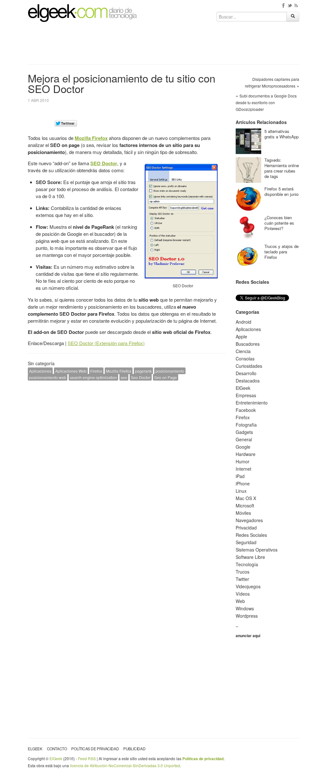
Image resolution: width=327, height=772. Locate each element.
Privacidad (246, 527)
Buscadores (248, 344)
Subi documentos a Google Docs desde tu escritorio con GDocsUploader (266, 102)
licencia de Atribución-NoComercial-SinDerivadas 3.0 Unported (125, 765)
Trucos (242, 571)
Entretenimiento (252, 402)
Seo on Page (165, 377)
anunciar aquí (248, 635)
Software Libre (250, 557)
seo (124, 377)
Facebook (246, 410)
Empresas (246, 395)
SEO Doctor (103, 163)
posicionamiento (170, 371)
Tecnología (247, 564)
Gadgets (244, 432)
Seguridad (246, 542)
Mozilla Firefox (91, 138)
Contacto (57, 748)
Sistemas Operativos (257, 549)
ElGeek (243, 388)
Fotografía (246, 424)
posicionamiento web (47, 377)
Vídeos (243, 594)
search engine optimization (93, 377)
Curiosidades (249, 366)
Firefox (96, 371)
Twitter (242, 579)
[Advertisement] (163, 45)
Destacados (248, 380)
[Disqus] (127, 466)
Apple (241, 336)
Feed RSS (87, 758)
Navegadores (249, 520)
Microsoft (245, 505)
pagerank (143, 371)
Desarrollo (246, 373)
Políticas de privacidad (95, 748)
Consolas (245, 358)
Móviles (243, 513)
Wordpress (247, 616)
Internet (243, 469)
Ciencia (243, 351)
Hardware (245, 454)
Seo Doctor (140, 377)
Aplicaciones (40, 371)
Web (240, 601)
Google (243, 447)
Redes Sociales (251, 535)
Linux (241, 491)
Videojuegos (248, 586)
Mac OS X (246, 498)
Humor (242, 461)
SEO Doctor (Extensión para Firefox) (106, 343)
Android (243, 322)
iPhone (243, 483)
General (244, 439)
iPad (240, 476)
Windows (245, 608)
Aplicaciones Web (71, 371)
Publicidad (134, 748)
